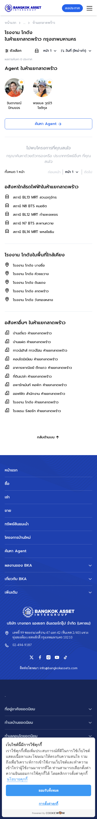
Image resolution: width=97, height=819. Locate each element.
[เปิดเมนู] (89, 8)
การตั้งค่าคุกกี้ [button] (48, 804)
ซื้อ (7, 484)
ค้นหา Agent (15, 551)
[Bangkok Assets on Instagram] (48, 657)
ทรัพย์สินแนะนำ (17, 524)
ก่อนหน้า (54, 172)
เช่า (7, 497)
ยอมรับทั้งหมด (49, 790)
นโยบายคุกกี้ (17, 779)
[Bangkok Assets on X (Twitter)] (31, 657)
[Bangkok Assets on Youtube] (57, 657)
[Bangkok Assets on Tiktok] (65, 657)
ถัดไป (88, 172)
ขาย (8, 510)
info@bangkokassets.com (58, 668)
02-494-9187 (22, 644)
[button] (50, 51)
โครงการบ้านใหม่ (18, 537)
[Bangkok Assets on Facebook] (40, 657)
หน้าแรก (11, 470)
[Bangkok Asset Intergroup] (23, 8)
